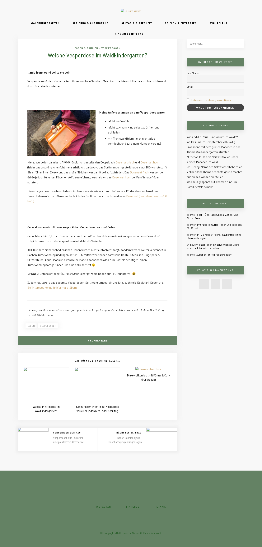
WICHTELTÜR (218, 23)
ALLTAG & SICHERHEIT (136, 23)
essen (31, 326)
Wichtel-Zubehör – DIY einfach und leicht (209, 254)
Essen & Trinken (86, 48)
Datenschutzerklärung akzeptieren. (211, 100)
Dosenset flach (125, 162)
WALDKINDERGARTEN (45, 23)
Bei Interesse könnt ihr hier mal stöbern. (52, 287)
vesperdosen (48, 326)
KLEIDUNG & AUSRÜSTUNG (91, 23)
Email (190, 86)
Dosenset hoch (149, 162)
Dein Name (193, 73)
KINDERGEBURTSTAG (129, 33)
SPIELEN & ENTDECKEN (181, 23)
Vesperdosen (111, 48)
